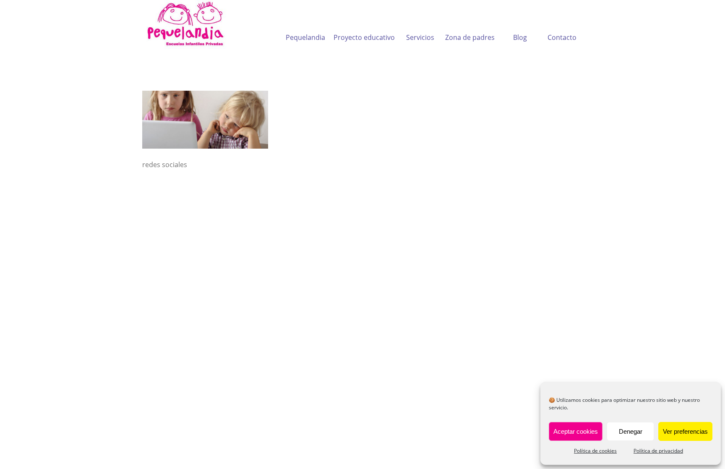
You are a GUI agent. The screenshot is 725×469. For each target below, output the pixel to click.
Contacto (562, 37)
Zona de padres (470, 37)
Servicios (420, 37)
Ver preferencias (685, 431)
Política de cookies (595, 450)
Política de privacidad (658, 450)
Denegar (630, 431)
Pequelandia (305, 37)
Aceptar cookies (575, 431)
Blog (520, 37)
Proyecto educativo (364, 37)
